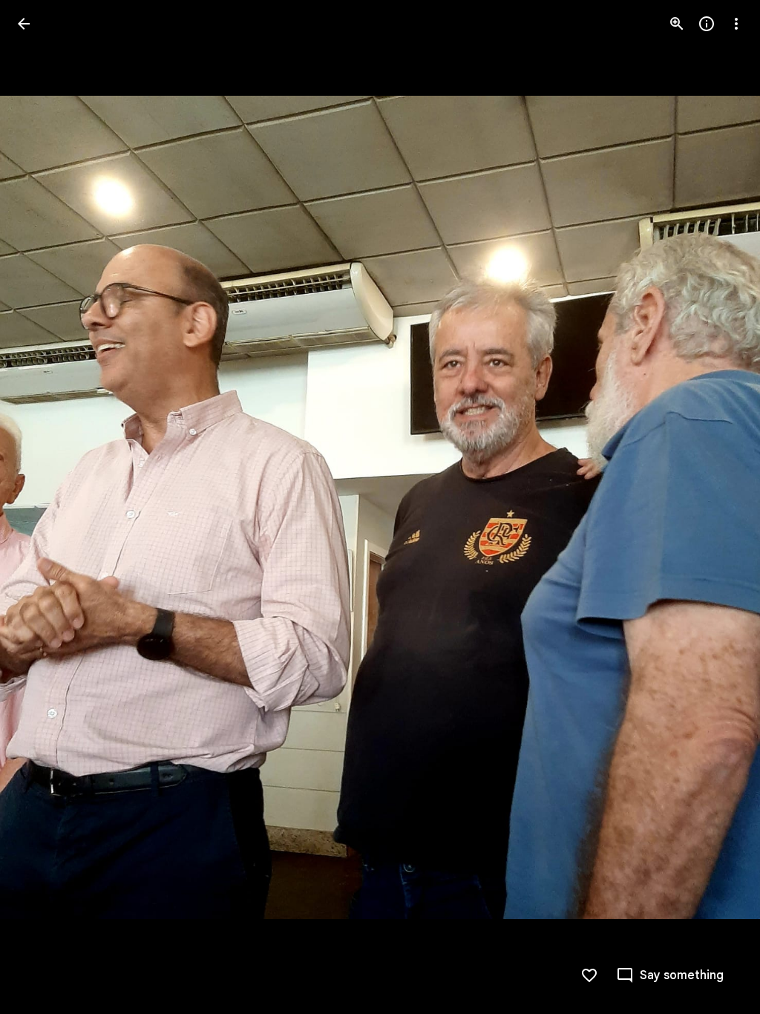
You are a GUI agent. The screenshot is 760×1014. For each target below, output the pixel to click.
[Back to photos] (24, 24)
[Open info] (706, 24)
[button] (41, 507)
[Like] (589, 975)
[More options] (736, 24)
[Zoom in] (677, 24)
